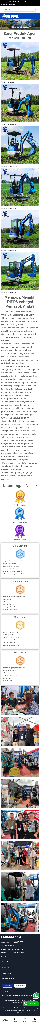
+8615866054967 (16, 942)
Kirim (6, 991)
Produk (15, 1021)
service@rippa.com (17, 953)
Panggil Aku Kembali (32, 1004)
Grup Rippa (5, 956)
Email (25, 1021)
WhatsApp (35, 1021)
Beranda (5, 1020)
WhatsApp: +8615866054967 (10, 2)
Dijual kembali (20, 985)
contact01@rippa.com (15, 949)
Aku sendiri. (7, 985)
